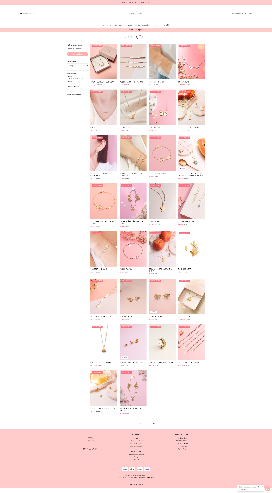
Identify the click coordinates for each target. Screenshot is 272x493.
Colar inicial (126, 128)
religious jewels (73, 86)
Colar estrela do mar (189, 128)
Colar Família (156, 128)
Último (154, 423)
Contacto (136, 459)
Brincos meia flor (158, 317)
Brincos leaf (184, 269)
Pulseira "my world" (159, 174)
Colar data (95, 128)
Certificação (182, 446)
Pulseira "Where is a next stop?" (103, 222)
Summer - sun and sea (75, 79)
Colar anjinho (156, 221)
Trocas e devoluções (136, 446)
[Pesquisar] (21, 13)
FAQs (136, 438)
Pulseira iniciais (98, 269)
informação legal (136, 451)
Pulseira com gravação (131, 82)
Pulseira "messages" (100, 317)
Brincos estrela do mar (102, 409)
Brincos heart (127, 317)
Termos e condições (136, 441)
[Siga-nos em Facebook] (93, 449)
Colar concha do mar (101, 363)
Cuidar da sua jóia (183, 443)
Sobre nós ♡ (182, 438)
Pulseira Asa (126, 269)
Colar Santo (184, 317)
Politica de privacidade (136, 443)
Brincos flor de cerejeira (98, 174)
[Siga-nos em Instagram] (90, 449)
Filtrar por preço (74, 95)
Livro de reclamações (136, 454)
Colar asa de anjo (187, 221)
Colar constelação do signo (160, 270)
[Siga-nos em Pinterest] (96, 449)
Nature (69, 76)
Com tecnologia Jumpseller (144, 477)
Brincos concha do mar (132, 363)
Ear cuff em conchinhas (161, 363)
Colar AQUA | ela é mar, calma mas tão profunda (190, 174)
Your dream (71, 89)
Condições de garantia (183, 449)
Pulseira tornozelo (188, 363)
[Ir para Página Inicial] (136, 13)
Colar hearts (185, 82)
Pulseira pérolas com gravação (131, 174)
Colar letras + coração (102, 82)
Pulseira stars (156, 82)
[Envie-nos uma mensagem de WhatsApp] (267, 488)
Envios (136, 449)
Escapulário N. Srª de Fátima (130, 409)
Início (131, 30)
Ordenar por (72, 61)
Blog (136, 457)
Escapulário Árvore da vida (131, 222)
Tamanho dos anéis (182, 441)
